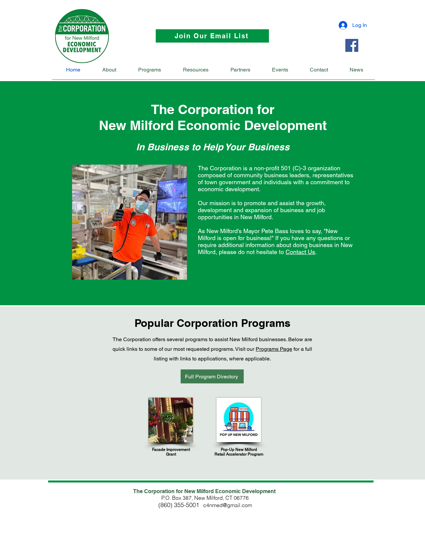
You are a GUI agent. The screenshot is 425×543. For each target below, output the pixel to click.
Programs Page (274, 349)
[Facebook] (351, 45)
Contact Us (300, 251)
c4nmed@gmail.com (227, 505)
